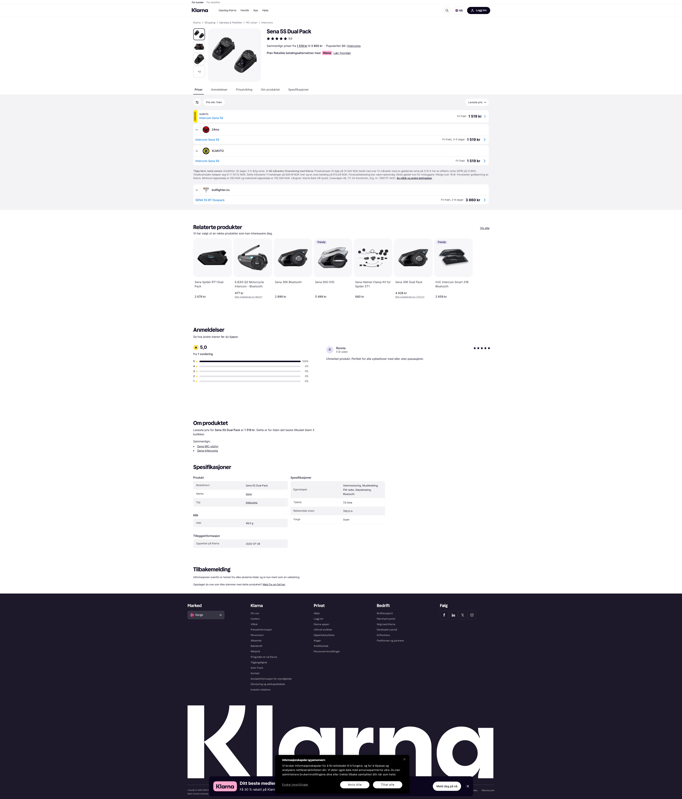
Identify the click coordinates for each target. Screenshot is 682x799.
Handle (245, 10)
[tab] (198, 89)
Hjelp (265, 10)
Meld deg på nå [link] (447, 786)
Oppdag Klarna (227, 10)
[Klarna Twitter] (462, 615)
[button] (459, 10)
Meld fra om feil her (274, 584)
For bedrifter (213, 2)
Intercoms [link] (267, 22)
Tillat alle (387, 784)
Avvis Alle (355, 784)
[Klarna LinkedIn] (453, 615)
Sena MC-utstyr (207, 446)
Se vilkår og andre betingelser (414, 178)
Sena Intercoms (207, 450)
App (255, 10)
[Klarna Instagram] (472, 615)
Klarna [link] (197, 22)
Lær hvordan (342, 53)
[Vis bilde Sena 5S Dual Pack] (199, 34)
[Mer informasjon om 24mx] (196, 129)
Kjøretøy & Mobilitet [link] (230, 22)
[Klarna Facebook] (444, 615)
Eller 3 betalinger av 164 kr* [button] (248, 297)
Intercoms (354, 46)
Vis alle (484, 228)
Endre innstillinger (295, 785)
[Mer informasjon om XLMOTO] (196, 151)
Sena (249, 494)
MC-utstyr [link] (251, 22)
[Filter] (197, 102)
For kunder (198, 2)
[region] (342, 774)
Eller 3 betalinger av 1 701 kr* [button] (409, 297)
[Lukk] (404, 759)
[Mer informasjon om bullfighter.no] (196, 190)
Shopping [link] (210, 22)
